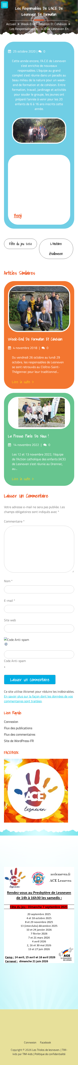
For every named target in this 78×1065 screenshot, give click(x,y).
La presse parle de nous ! (28, 436)
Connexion (11, 721)
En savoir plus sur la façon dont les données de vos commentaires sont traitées (38, 698)
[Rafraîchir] (6, 644)
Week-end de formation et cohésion (35, 339)
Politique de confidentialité (50, 1054)
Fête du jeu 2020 (20, 244)
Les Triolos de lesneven (45, 1050)
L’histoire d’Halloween (56, 249)
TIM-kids (27, 1054)
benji (18, 215)
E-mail (9, 600)
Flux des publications (18, 728)
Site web (10, 620)
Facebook (45, 1042)
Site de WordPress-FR (19, 740)
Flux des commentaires (19, 734)
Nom (8, 581)
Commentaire (14, 521)
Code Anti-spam (15, 660)
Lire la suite (21, 382)
